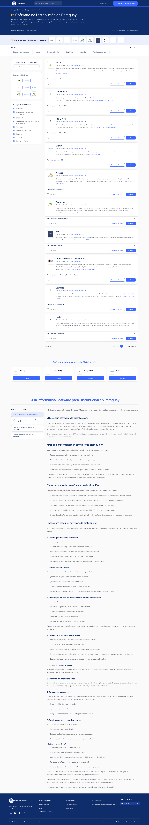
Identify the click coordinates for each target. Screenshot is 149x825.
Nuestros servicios (71, 805)
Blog (40, 808)
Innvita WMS (62, 92)
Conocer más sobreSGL (81, 240)
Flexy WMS (61, 119)
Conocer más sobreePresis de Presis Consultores (81, 269)
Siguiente (131, 346)
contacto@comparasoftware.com (104, 805)
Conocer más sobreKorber (64, 328)
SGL (58, 231)
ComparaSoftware (17, 10)
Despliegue (69, 52)
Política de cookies (135, 822)
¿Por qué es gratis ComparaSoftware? (126, 31)
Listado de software (17, 30)
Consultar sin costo (117, 84)
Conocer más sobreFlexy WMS (106, 127)
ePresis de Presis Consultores (70, 258)
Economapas (62, 202)
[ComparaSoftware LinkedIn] (10, 813)
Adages (59, 173)
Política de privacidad (122, 822)
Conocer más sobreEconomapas (74, 213)
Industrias (83, 52)
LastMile (60, 288)
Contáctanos (97, 801)
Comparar (27, 81)
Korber (59, 317)
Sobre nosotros (44, 805)
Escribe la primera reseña (76, 65)
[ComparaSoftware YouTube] (15, 813)
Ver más (29, 378)
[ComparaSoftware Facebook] (19, 813)
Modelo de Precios (53, 52)
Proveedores (70, 801)
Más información (32, 30)
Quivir (59, 146)
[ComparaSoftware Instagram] (24, 813)
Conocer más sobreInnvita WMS (102, 100)
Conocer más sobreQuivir (94, 154)
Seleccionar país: (126, 799)
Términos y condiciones (108, 822)
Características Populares (21, 52)
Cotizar (130, 84)
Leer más (25, 24)
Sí (19, 66)
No (33, 66)
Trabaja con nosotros (45, 812)
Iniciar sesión (70, 808)
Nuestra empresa (45, 801)
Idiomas (38, 52)
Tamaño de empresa (99, 52)
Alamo (59, 62)
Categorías (103, 3)
